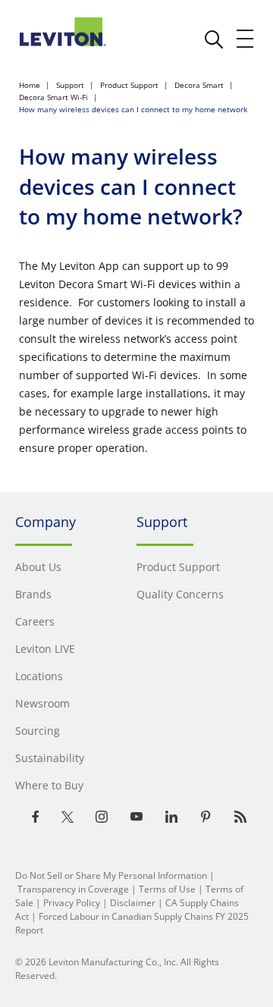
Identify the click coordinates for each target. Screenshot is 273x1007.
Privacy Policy (71, 902)
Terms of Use (167, 889)
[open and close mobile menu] (246, 39)
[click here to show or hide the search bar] (214, 39)
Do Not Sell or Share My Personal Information (111, 875)
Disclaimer (132, 902)
